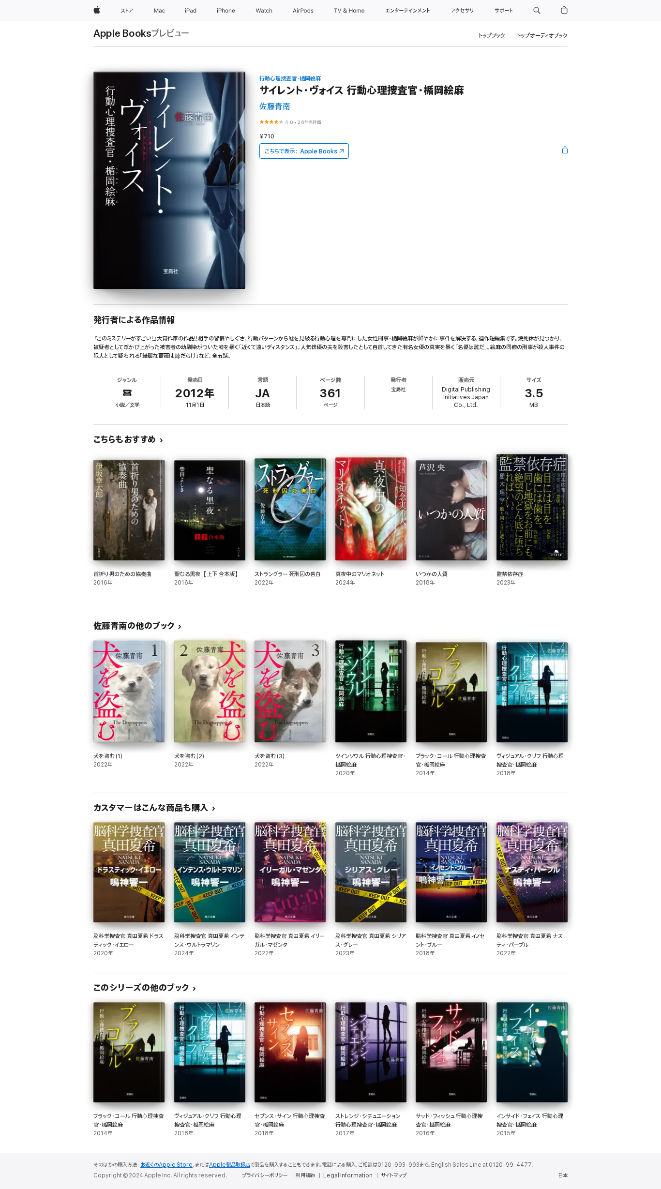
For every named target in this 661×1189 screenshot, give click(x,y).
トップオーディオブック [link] (542, 35)
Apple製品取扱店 (229, 1164)
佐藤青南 (274, 107)
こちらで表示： (301, 151)
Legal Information (348, 1175)
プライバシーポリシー (264, 1175)
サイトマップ (393, 1175)
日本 (563, 1175)
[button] (536, 10)
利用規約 (305, 1175)
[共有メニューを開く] (565, 151)
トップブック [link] (492, 35)
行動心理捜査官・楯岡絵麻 (290, 78)
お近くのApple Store (166, 1164)
